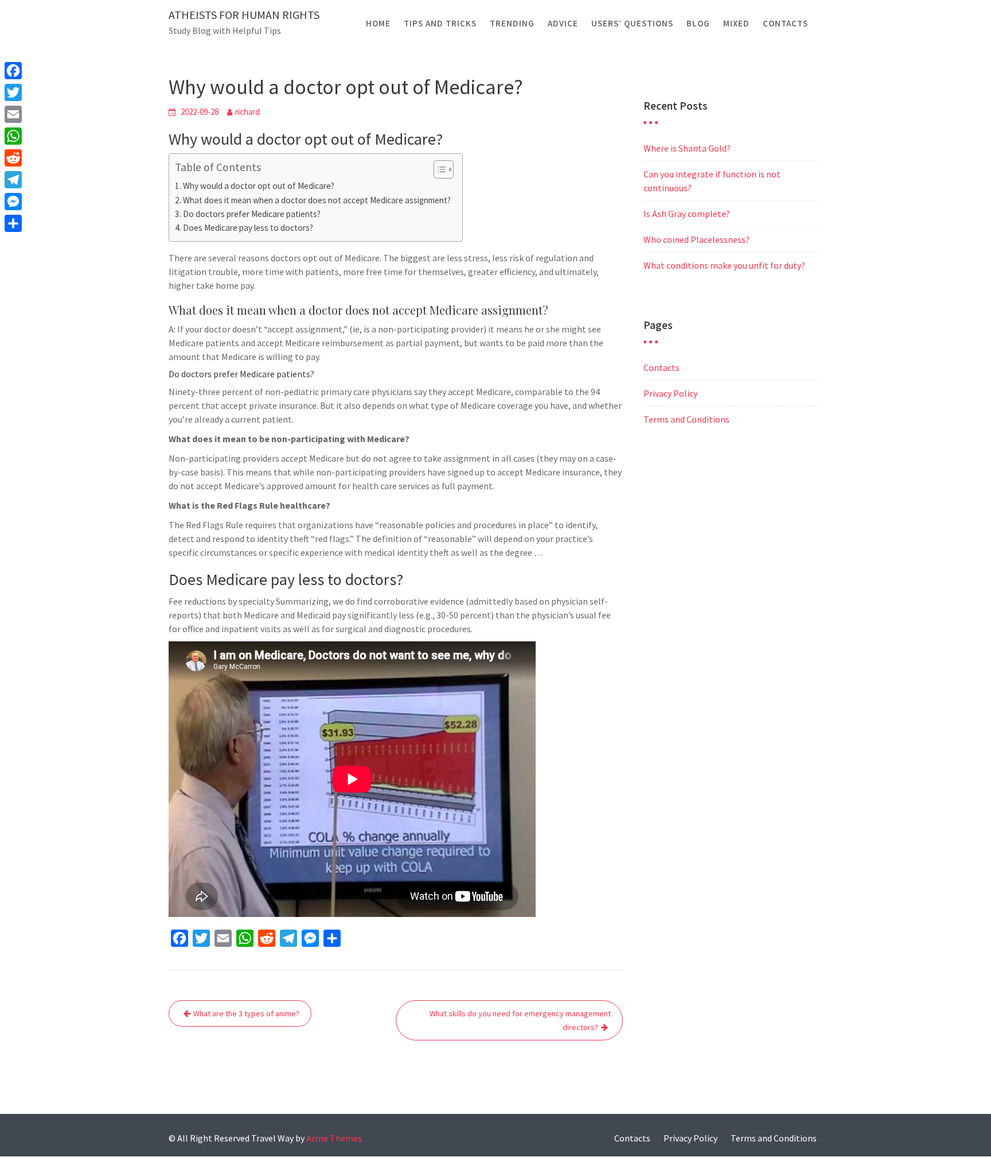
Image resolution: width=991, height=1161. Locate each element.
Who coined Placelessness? (696, 239)
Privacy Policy (670, 393)
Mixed (736, 23)
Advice (563, 23)
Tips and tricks (440, 23)
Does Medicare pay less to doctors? (248, 227)
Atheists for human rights (244, 14)
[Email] (13, 114)
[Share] (13, 223)
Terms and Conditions (686, 419)
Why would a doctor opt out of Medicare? (258, 185)
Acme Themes (334, 1138)
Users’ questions (632, 23)
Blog (698, 23)
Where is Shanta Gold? (687, 148)
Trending (512, 23)
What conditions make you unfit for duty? (724, 265)
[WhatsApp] (13, 136)
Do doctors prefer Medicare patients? (252, 213)
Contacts (785, 23)
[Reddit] (13, 158)
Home (378, 23)
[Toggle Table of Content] (438, 169)
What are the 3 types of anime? (246, 1013)
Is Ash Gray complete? (686, 213)
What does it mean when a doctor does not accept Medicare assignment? (317, 200)
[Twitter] (13, 92)
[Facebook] (13, 71)
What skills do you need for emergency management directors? (520, 1020)
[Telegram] (13, 180)
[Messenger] (13, 201)
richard (247, 111)
